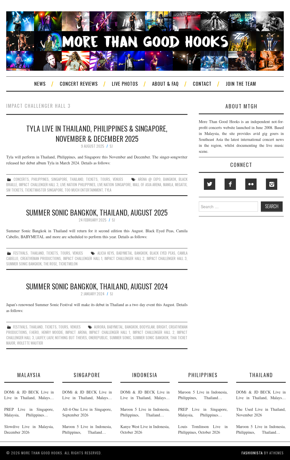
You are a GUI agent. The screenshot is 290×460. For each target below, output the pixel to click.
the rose (50, 263)
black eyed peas (162, 253)
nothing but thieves (71, 337)
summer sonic (120, 337)
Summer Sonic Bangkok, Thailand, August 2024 (97, 286)
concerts (21, 179)
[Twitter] (209, 184)
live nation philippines (77, 184)
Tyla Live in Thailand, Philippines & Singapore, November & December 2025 (96, 133)
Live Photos (125, 83)
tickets (92, 179)
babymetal (124, 253)
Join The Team (241, 83)
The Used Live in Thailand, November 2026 (261, 412)
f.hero (34, 332)
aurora (99, 327)
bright (162, 327)
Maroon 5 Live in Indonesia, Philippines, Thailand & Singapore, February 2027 (87, 429)
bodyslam (147, 327)
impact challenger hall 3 (38, 184)
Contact (202, 83)
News (40, 83)
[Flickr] (251, 184)
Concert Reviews (79, 83)
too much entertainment (84, 190)
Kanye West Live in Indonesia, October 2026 (145, 429)
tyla (108, 190)
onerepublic (98, 337)
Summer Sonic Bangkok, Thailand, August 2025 (97, 212)
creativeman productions (40, 258)
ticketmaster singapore (44, 190)
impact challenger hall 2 (125, 258)
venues (118, 179)
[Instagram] (271, 184)
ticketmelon (68, 263)
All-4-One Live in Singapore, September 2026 (87, 412)
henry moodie (52, 332)
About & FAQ (165, 83)
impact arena (75, 332)
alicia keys (105, 253)
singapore (59, 179)
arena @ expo (149, 179)
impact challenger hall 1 (83, 258)
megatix (181, 184)
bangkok (169, 179)
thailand (76, 179)
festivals (20, 253)
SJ (111, 146)
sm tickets (14, 190)
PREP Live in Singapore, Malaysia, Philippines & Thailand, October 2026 (29, 412)
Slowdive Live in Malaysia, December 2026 (29, 429)
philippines (40, 179)
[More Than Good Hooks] (145, 40)
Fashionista (252, 452)
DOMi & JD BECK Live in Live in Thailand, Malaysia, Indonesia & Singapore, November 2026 (29, 395)
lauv (50, 337)
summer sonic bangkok (24, 263)
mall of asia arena (147, 184)
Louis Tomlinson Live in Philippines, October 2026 (203, 429)
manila (168, 184)
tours (105, 179)
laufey (40, 337)
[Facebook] (230, 184)
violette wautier (30, 343)
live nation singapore (114, 184)
